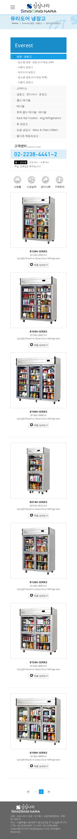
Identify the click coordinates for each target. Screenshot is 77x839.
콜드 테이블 (23, 100)
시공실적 (31, 186)
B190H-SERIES (38, 411)
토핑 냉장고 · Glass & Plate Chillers (37, 130)
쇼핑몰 (17, 186)
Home (15, 23)
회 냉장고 (22, 124)
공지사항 (45, 186)
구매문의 (59, 186)
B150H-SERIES (38, 331)
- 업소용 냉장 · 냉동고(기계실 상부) (35, 62)
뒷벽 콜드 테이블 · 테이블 (31, 112)
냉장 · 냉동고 (24, 56)
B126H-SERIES (38, 251)
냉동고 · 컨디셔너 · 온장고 (32, 94)
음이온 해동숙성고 (27, 136)
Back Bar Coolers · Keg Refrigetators (39, 118)
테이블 (20, 106)
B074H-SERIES (38, 502)
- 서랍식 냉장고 (25, 67)
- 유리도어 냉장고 (26, 72)
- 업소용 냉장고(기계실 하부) (32, 77)
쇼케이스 (22, 88)
